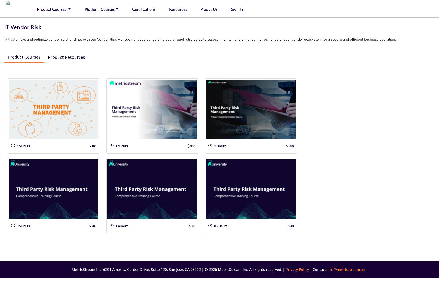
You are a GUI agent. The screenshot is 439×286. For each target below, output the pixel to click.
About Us (209, 9)
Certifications (143, 9)
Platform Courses (100, 9)
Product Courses (52, 9)
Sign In (237, 9)
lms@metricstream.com (347, 269)
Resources (178, 9)
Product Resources (66, 57)
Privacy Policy (297, 269)
